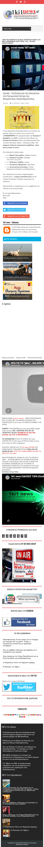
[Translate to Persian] (29, 715)
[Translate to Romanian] (35, 715)
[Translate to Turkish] (8, 715)
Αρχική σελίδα (21, 357)
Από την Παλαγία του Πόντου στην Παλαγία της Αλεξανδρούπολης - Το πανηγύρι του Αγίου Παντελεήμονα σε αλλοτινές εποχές (19, 749)
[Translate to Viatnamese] (24, 717)
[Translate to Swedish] (20, 717)
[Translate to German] (6, 715)
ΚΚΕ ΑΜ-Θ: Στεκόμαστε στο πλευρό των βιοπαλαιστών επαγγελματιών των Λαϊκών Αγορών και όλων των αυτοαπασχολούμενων (21, 757)
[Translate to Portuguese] (33, 715)
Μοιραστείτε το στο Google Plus (18, 216)
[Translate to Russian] (38, 715)
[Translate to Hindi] (20, 715)
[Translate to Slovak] (40, 715)
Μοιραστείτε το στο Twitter (16, 210)
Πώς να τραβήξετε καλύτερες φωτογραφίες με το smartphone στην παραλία (20, 803)
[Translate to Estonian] (15, 715)
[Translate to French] (4, 715)
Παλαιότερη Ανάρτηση (35, 357)
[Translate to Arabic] (11, 715)
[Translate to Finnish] (17, 715)
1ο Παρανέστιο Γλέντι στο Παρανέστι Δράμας (19, 662)
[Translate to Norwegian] (31, 715)
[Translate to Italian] (24, 715)
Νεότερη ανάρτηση (8, 357)
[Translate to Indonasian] (22, 715)
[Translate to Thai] (22, 717)
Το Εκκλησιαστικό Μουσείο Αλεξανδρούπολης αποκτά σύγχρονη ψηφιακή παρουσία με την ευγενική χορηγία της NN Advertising (19, 734)
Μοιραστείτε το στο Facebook (17, 203)
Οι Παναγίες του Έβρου (11, 667)
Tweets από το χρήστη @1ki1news (13, 681)
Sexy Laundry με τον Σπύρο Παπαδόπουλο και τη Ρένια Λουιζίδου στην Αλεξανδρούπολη (21, 815)
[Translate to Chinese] (13, 715)
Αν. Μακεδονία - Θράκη (18, 103)
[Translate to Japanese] (26, 715)
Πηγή (4, 198)
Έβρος (27, 103)
